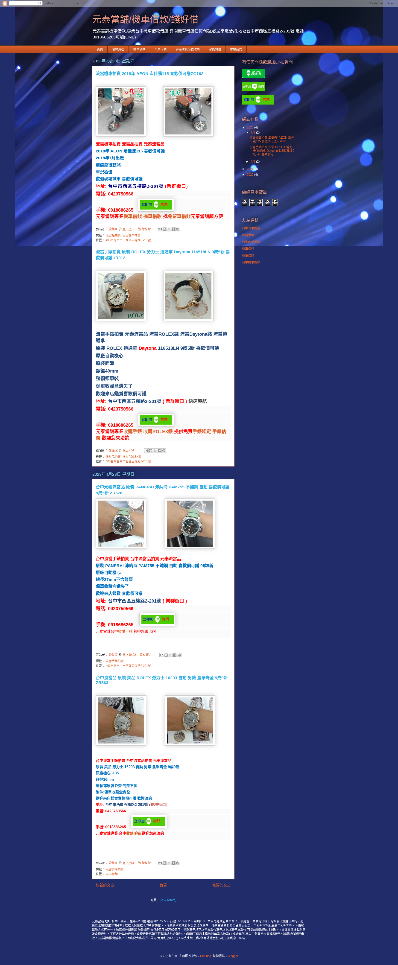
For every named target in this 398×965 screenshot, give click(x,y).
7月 (253, 132)
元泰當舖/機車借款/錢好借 (145, 19)
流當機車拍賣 (131, 235)
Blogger (233, 956)
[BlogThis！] (164, 229)
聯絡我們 (236, 49)
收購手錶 (132, 431)
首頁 (100, 49)
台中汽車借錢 (251, 228)
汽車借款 (161, 49)
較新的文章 (105, 885)
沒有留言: (145, 229)
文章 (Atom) (168, 900)
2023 (250, 127)
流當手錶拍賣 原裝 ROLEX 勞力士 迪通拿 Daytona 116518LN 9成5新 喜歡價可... (271, 150)
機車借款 (139, 49)
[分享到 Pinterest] (177, 229)
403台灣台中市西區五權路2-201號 (128, 240)
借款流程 (118, 49)
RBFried (205, 956)
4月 (253, 161)
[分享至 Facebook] (173, 229)
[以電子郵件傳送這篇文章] (160, 229)
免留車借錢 (179, 216)
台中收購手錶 (251, 242)
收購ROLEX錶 (158, 431)
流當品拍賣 (113, 235)
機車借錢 (132, 216)
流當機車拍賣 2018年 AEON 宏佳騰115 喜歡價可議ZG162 (149, 73)
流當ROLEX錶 (132, 456)
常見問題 (215, 49)
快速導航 (197, 401)
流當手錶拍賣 (115, 661)
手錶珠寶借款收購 (188, 49)
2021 (250, 169)
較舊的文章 (221, 885)
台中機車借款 (251, 262)
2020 (250, 174)
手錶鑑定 (202, 431)
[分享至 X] (169, 229)
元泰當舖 (112, 874)
